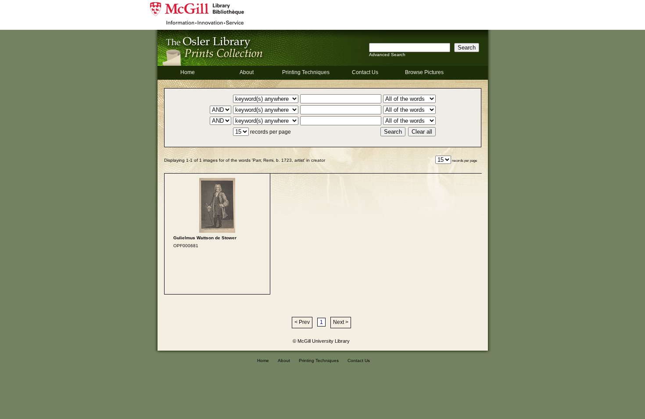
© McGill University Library (321, 341)
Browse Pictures (424, 72)
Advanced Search (387, 54)
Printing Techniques (306, 72)
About (247, 72)
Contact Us (365, 72)
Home (187, 72)
